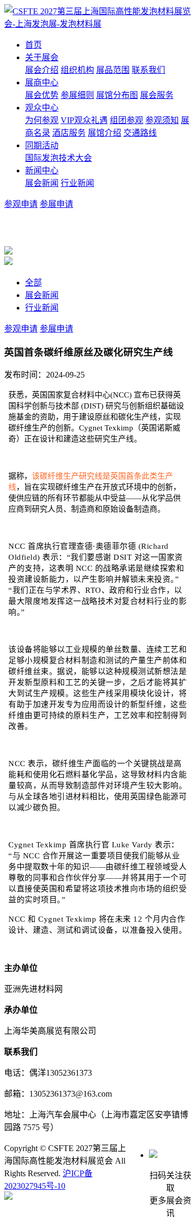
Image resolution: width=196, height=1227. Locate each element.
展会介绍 (42, 69)
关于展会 (42, 57)
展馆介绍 (104, 132)
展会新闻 (42, 183)
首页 (33, 44)
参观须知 (162, 120)
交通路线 (140, 132)
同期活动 (42, 145)
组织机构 (77, 69)
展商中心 (42, 82)
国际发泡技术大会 (58, 157)
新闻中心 (42, 170)
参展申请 (56, 204)
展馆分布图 (117, 95)
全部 (33, 282)
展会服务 (157, 95)
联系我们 (148, 69)
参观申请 (21, 204)
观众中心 (42, 107)
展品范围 (113, 69)
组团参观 (126, 120)
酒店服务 (69, 132)
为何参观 (42, 120)
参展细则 (77, 95)
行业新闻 (77, 183)
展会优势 (42, 95)
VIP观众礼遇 (84, 120)
